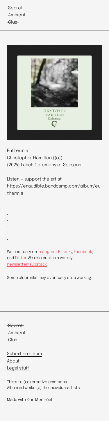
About (13, 361)
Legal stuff (18, 368)
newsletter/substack (27, 264)
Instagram (47, 252)
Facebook (83, 252)
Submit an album (24, 354)
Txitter (20, 258)
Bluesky (65, 252)
